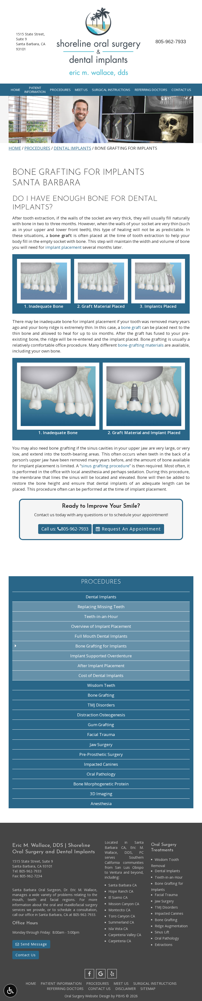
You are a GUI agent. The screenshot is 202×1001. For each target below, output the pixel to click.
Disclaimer (125, 988)
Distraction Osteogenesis (101, 715)
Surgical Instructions (111, 90)
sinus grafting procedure (105, 466)
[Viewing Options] (10, 990)
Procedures (60, 90)
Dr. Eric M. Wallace (80, 889)
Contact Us (181, 90)
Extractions (163, 944)
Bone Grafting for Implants (101, 646)
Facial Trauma (101, 734)
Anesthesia (101, 803)
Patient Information (61, 983)
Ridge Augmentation (171, 926)
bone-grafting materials (141, 345)
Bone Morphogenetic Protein (101, 784)
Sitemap (147, 988)
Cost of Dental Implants (101, 675)
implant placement (63, 247)
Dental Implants (72, 148)
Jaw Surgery (101, 744)
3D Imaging (101, 793)
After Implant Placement (101, 665)
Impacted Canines (101, 764)
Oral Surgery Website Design (87, 996)
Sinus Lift (162, 932)
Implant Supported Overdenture (101, 656)
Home (15, 90)
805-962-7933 (170, 41)
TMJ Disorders (101, 705)
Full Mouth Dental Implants (101, 636)
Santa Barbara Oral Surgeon (36, 889)
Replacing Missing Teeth (101, 606)
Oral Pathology (101, 774)
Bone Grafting (101, 695)
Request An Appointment (130, 529)
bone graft (131, 327)
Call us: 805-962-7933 (64, 529)
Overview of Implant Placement (101, 626)
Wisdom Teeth (101, 685)
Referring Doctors (151, 90)
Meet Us (81, 90)
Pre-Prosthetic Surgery (101, 754)
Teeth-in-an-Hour (101, 616)
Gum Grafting (101, 724)
